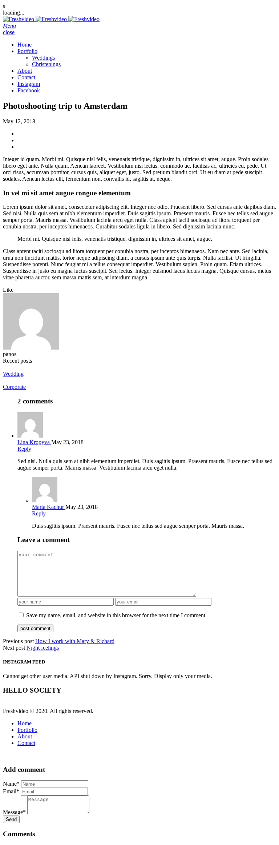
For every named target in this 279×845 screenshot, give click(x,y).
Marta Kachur (48, 507)
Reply (24, 449)
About (24, 71)
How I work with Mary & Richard (74, 641)
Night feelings (43, 648)
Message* (14, 812)
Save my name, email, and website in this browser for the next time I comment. (116, 615)
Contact (26, 77)
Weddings (43, 58)
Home (24, 44)
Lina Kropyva (34, 442)
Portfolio (27, 51)
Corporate (14, 387)
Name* (11, 784)
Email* (11, 791)
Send (11, 819)
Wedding (13, 374)
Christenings (46, 64)
